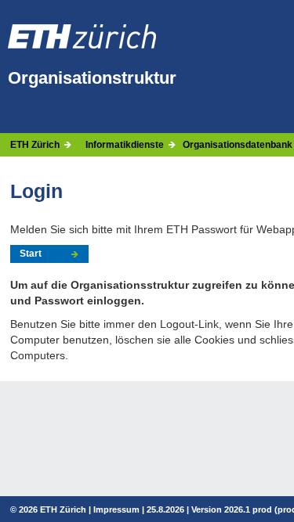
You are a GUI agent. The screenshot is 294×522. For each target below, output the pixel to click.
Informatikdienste (124, 144)
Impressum (116, 509)
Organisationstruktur (92, 78)
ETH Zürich (35, 144)
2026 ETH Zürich (52, 509)
